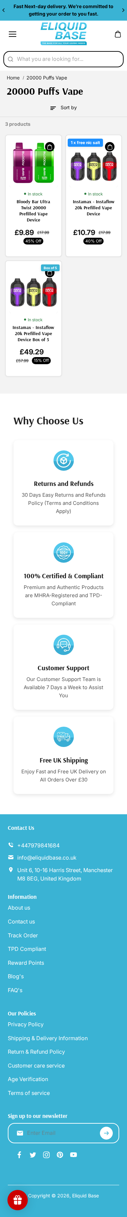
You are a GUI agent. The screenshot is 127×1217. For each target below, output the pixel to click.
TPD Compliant (27, 948)
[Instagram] (46, 1155)
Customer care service (36, 1065)
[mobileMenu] (12, 34)
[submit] (106, 1133)
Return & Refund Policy (36, 1051)
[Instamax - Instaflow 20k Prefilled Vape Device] (93, 163)
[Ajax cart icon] (118, 34)
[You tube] (73, 1155)
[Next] (123, 10)
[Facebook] (19, 1155)
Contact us (21, 921)
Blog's (16, 976)
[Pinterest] (60, 1155)
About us (19, 907)
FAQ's (15, 990)
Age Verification (28, 1079)
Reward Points (26, 962)
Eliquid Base (85, 1195)
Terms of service (29, 1093)
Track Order (23, 935)
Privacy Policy (26, 1024)
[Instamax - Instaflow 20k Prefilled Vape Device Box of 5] (33, 288)
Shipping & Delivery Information (48, 1038)
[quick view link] (50, 146)
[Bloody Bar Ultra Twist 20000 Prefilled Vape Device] (33, 163)
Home (13, 77)
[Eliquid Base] (63, 34)
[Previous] (4, 10)
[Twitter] (33, 1155)
